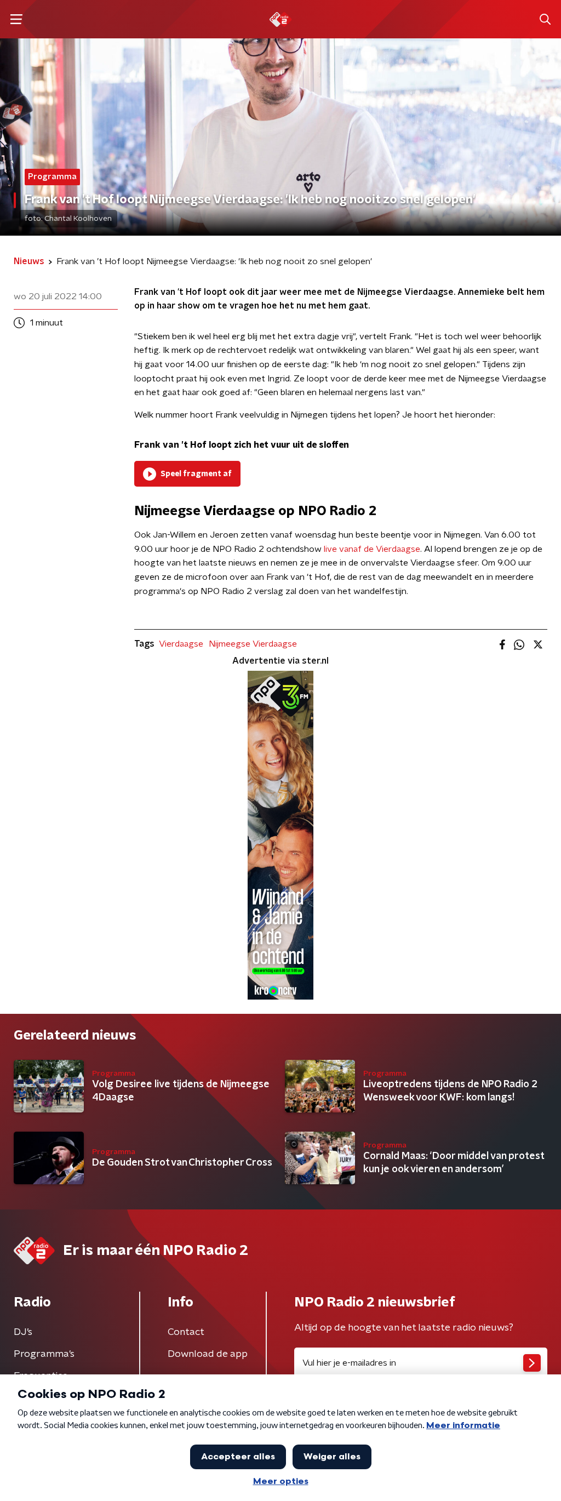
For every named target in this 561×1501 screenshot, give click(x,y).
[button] (16, 19)
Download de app (208, 1354)
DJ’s (23, 1332)
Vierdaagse (181, 644)
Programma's (44, 1354)
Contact (186, 1332)
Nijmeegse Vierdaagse (253, 644)
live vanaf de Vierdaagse (372, 549)
